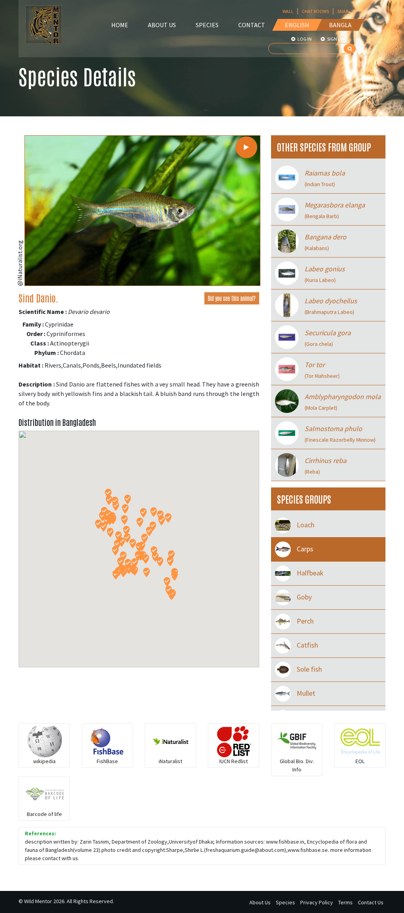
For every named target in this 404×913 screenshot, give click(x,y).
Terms (345, 902)
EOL (360, 761)
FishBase (107, 761)
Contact (251, 25)
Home (119, 25)
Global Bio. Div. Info (297, 765)
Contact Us (370, 902)
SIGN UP (334, 39)
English (297, 25)
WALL (288, 11)
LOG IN (304, 39)
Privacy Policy (316, 902)
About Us (162, 25)
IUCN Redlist (233, 761)
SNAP (342, 11)
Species (207, 25)
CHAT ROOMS (315, 11)
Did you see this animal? (232, 298)
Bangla (340, 25)
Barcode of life (44, 814)
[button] (127, 499)
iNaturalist (170, 761)
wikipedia (44, 761)
